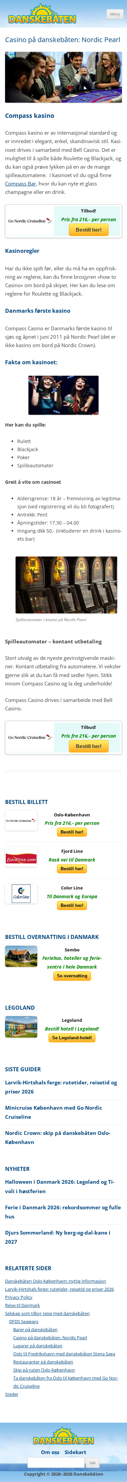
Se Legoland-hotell (72, 1037)
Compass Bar (20, 183)
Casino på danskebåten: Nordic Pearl (50, 1338)
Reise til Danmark (22, 1305)
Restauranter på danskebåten (43, 1362)
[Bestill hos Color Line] (21, 893)
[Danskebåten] (42, 14)
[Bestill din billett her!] (30, 220)
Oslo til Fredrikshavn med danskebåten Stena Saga (64, 1354)
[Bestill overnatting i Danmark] (21, 956)
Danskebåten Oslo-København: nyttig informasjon (55, 1281)
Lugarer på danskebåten (37, 1346)
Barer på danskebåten (35, 1329)
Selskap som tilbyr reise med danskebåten (47, 1313)
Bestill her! (89, 230)
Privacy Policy (19, 1297)
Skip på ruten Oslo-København (44, 1370)
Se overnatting (72, 975)
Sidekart (75, 1452)
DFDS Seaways (23, 1321)
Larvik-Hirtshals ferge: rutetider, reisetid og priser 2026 (59, 1289)
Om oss (50, 1452)
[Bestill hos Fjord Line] (21, 857)
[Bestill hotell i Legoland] (21, 1026)
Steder (11, 1394)
